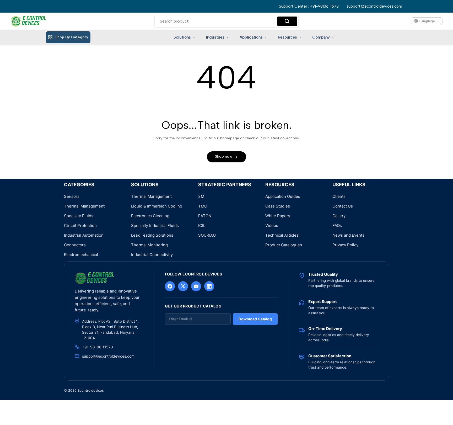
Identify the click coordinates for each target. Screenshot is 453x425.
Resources (287, 37)
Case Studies (277, 206)
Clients (339, 196)
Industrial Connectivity (152, 254)
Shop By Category (71, 37)
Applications (251, 37)
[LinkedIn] (209, 286)
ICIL (201, 225)
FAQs (337, 225)
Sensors (71, 196)
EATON (204, 215)
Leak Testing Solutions (152, 235)
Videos (271, 225)
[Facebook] (170, 286)
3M (201, 196)
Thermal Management (84, 206)
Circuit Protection (80, 225)
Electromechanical (81, 254)
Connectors (75, 244)
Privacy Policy (345, 244)
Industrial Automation (84, 235)
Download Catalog (255, 319)
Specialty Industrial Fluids (155, 225)
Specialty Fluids (78, 215)
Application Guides (282, 196)
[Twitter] (183, 286)
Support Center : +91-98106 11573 (309, 6)
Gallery (339, 215)
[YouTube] (196, 286)
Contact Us (342, 206)
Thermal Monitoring (149, 244)
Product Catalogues (283, 244)
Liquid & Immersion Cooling (156, 206)
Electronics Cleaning (150, 215)
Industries (215, 37)
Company (321, 37)
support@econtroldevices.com (374, 6)
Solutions (182, 37)
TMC (202, 206)
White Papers (277, 215)
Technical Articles (282, 235)
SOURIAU (207, 235)
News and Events (348, 235)
